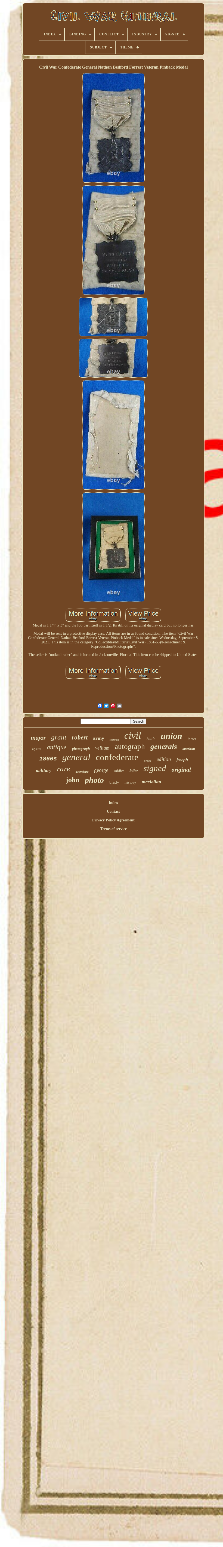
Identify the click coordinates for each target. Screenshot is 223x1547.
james (192, 739)
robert (80, 737)
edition (164, 759)
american (188, 749)
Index (113, 803)
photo (94, 779)
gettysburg (82, 771)
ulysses (36, 749)
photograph (81, 749)
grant (58, 737)
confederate (117, 757)
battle (151, 739)
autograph (130, 746)
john (72, 779)
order (147, 760)
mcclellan (151, 781)
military (43, 770)
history (130, 782)
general (76, 757)
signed (155, 768)
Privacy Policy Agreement (113, 820)
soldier (119, 771)
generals (163, 746)
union (171, 736)
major (38, 738)
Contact (113, 811)
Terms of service (113, 829)
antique (57, 747)
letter (133, 770)
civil (132, 735)
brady (114, 782)
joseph (182, 759)
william (102, 748)
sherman (114, 739)
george (101, 770)
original (181, 769)
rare (63, 768)
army (98, 738)
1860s (48, 759)
